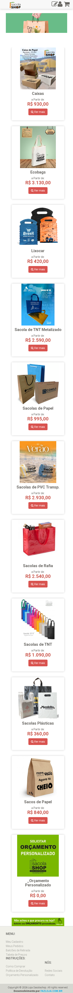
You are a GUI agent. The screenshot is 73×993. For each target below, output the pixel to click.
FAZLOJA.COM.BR (51, 990)
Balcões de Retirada (18, 950)
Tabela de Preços (16, 954)
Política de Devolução (19, 970)
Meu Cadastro (14, 941)
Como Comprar (15, 966)
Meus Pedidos (14, 946)
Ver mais (39, 111)
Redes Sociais (53, 970)
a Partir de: (38, 886)
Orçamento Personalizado (22, 975)
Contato (50, 975)
